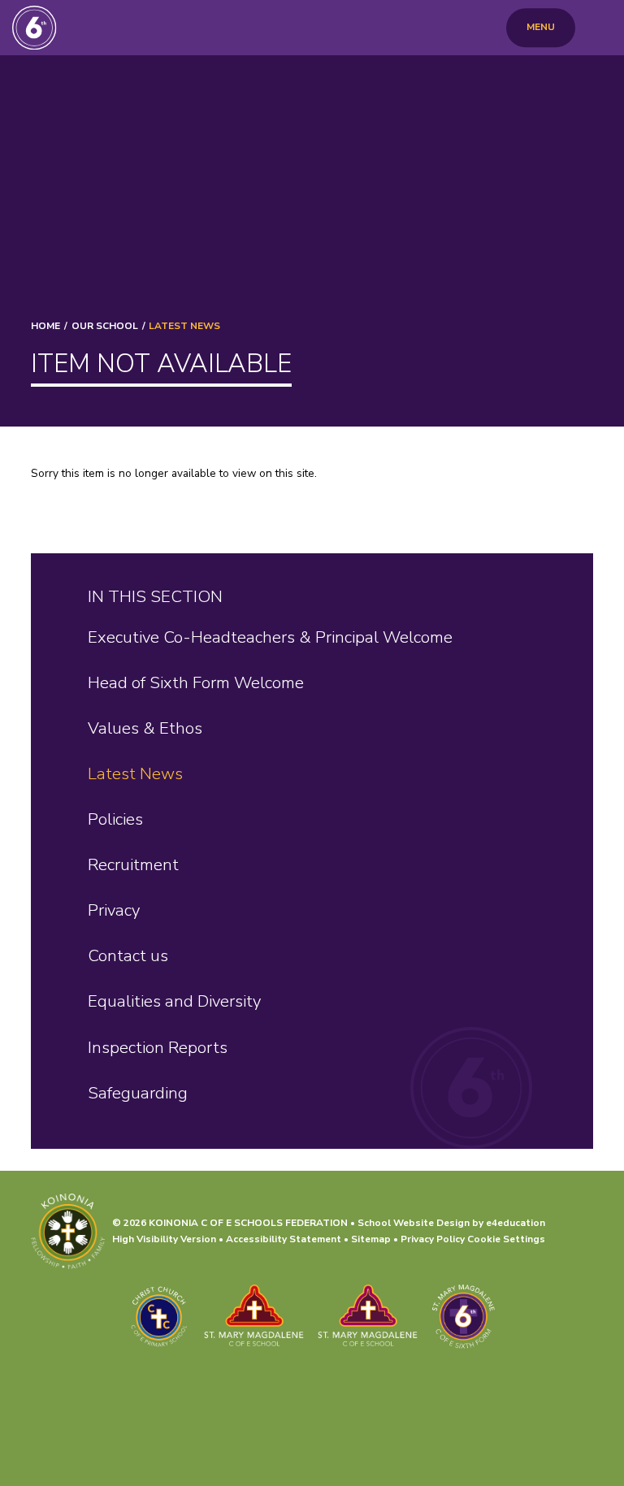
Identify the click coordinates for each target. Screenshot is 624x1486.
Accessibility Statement (283, 1239)
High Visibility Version (164, 1239)
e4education (515, 1222)
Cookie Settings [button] (506, 1239)
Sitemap (371, 1239)
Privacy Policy (433, 1239)
